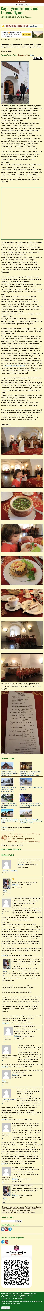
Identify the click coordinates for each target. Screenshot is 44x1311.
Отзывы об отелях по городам (21, 1210)
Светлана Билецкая (9, 870)
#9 (2, 1138)
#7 (2, 1084)
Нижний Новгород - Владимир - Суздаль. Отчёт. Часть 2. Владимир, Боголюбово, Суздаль (31, 820)
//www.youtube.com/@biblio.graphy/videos (7, 1242)
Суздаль (38, 58)
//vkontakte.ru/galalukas (3, 1229)
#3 (2, 913)
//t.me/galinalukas (10, 1229)
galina (5, 891)
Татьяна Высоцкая (9, 1099)
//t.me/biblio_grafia (3, 1242)
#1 (2, 874)
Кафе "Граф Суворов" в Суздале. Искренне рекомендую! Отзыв (8, 789)
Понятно (5, 1308)
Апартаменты (7, 1208)
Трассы (35, 1208)
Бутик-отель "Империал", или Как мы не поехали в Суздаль (9, 805)
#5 (4, 1041)
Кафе (32, 55)
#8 (2, 1103)
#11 (4, 1202)
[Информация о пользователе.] (7, 883)
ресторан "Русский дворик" (15, 365)
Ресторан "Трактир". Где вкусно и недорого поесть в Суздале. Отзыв (9, 773)
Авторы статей (7, 1212)
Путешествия (30, 1207)
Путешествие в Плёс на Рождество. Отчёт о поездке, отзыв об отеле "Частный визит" (31, 805)
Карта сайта (13, 1207)
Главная (5, 1207)
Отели (38, 1207)
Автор (21, 1207)
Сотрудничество (20, 1212)
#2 (3, 894)
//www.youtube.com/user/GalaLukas (6, 1229)
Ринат (4, 1081)
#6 (2, 1060)
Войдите (4, 827)
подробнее (21, 26)
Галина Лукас (12, 55)
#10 (3, 1181)
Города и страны (24, 1208)
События (5, 1210)
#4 (3, 975)
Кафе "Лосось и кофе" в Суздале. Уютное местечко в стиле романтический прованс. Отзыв (30, 773)
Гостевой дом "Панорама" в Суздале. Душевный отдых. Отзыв (9, 820)
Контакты (31, 1212)
